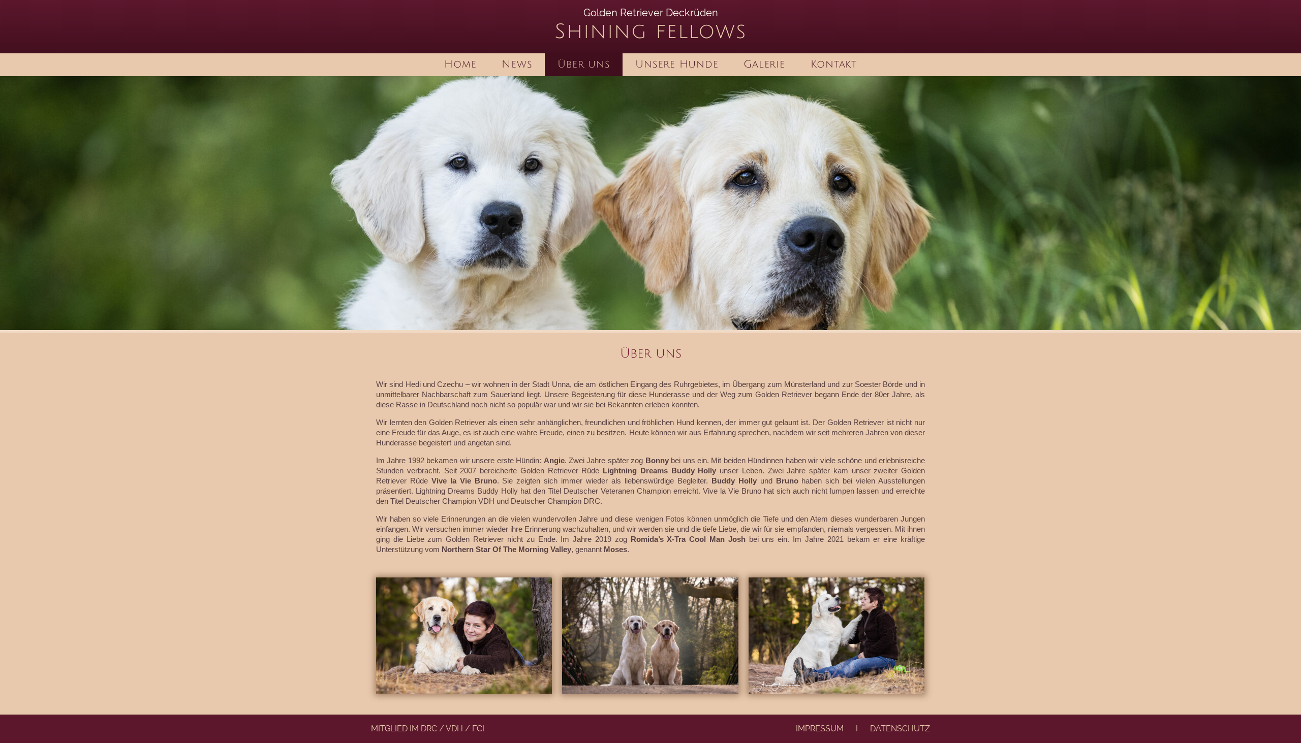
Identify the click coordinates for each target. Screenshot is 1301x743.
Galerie (764, 64)
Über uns (583, 64)
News (517, 64)
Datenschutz (900, 728)
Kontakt (834, 64)
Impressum (820, 728)
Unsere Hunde (676, 64)
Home (460, 64)
